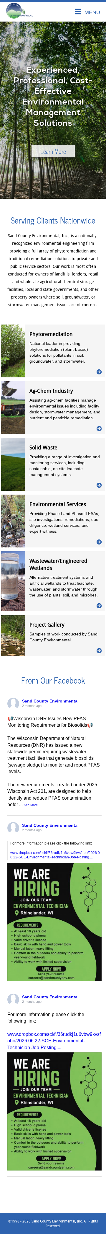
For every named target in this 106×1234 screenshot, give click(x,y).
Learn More (53, 151)
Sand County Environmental (50, 701)
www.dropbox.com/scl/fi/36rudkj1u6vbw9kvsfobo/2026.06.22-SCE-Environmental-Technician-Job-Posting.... (55, 855)
